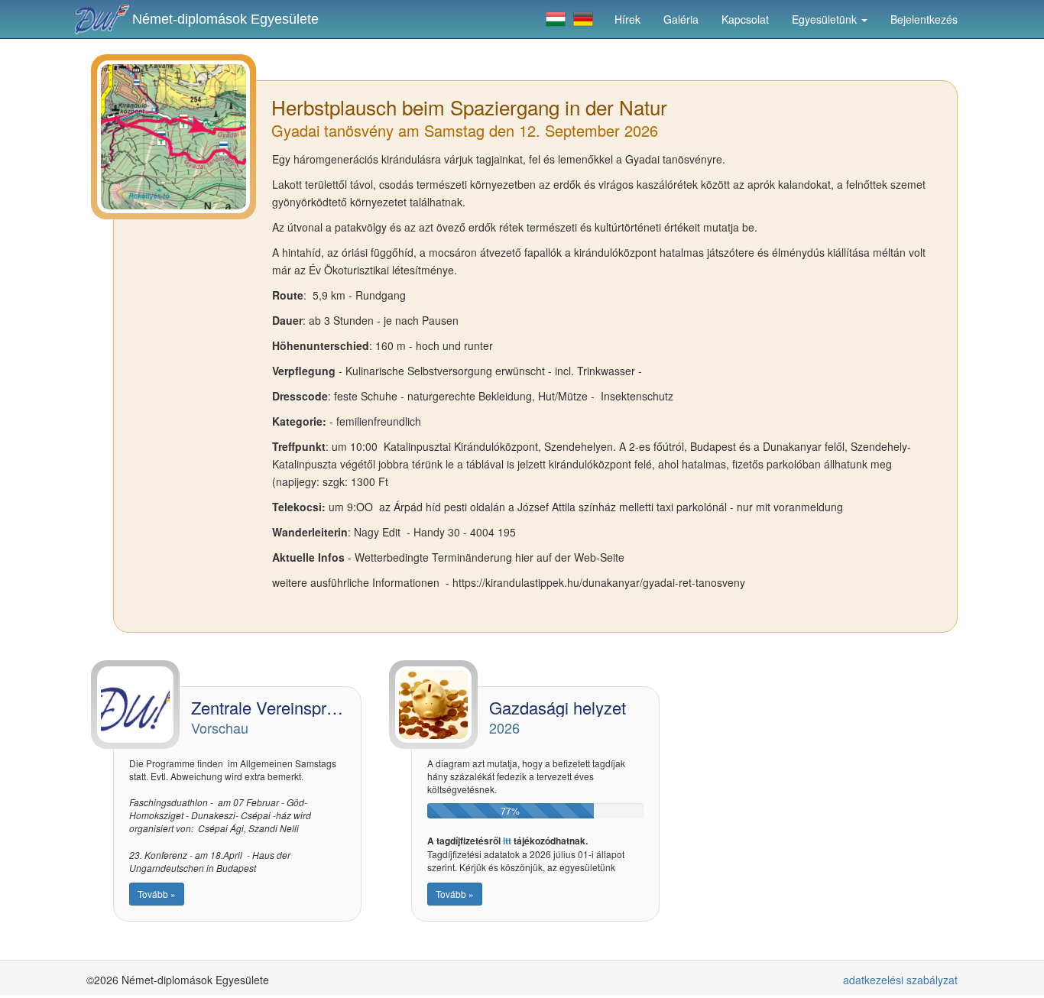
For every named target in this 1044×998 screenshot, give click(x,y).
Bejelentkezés (924, 19)
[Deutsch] (583, 19)
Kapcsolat (745, 19)
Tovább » (157, 893)
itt (507, 840)
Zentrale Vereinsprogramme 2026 (314, 707)
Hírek (627, 19)
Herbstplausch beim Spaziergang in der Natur (469, 106)
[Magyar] (555, 19)
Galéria (681, 19)
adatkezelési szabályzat (900, 979)
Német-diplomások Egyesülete (225, 19)
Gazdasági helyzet (557, 707)
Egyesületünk (826, 19)
